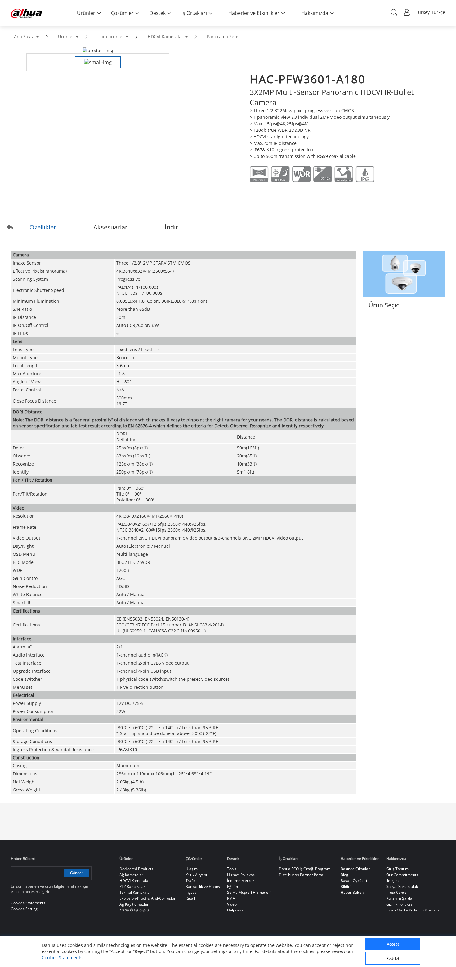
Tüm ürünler (111, 36)
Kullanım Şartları (400, 898)
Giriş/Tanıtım (397, 868)
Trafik (190, 880)
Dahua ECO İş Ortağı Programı (305, 868)
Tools (231, 868)
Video (232, 904)
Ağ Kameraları (131, 874)
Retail (190, 898)
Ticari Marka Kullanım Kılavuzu (412, 910)
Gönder (76, 873)
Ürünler (66, 36)
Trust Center (397, 892)
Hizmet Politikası (241, 874)
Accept (393, 944)
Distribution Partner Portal (301, 874)
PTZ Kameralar (132, 886)
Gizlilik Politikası (400, 904)
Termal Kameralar (135, 892)
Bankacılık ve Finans (203, 886)
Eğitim (232, 886)
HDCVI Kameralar (165, 36)
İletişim (392, 880)
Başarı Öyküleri (354, 880)
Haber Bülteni (352, 892)
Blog (344, 874)
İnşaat (191, 892)
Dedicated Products (136, 868)
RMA (231, 898)
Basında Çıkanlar (355, 868)
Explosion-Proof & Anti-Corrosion (147, 898)
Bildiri (346, 886)
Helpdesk (235, 910)
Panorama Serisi (224, 36)
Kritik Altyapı (196, 874)
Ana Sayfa (24, 36)
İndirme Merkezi (241, 880)
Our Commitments (402, 874)
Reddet (393, 958)
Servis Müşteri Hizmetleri (249, 892)
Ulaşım (192, 868)
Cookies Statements (62, 957)
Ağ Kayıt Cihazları (134, 904)
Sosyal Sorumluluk (402, 886)
